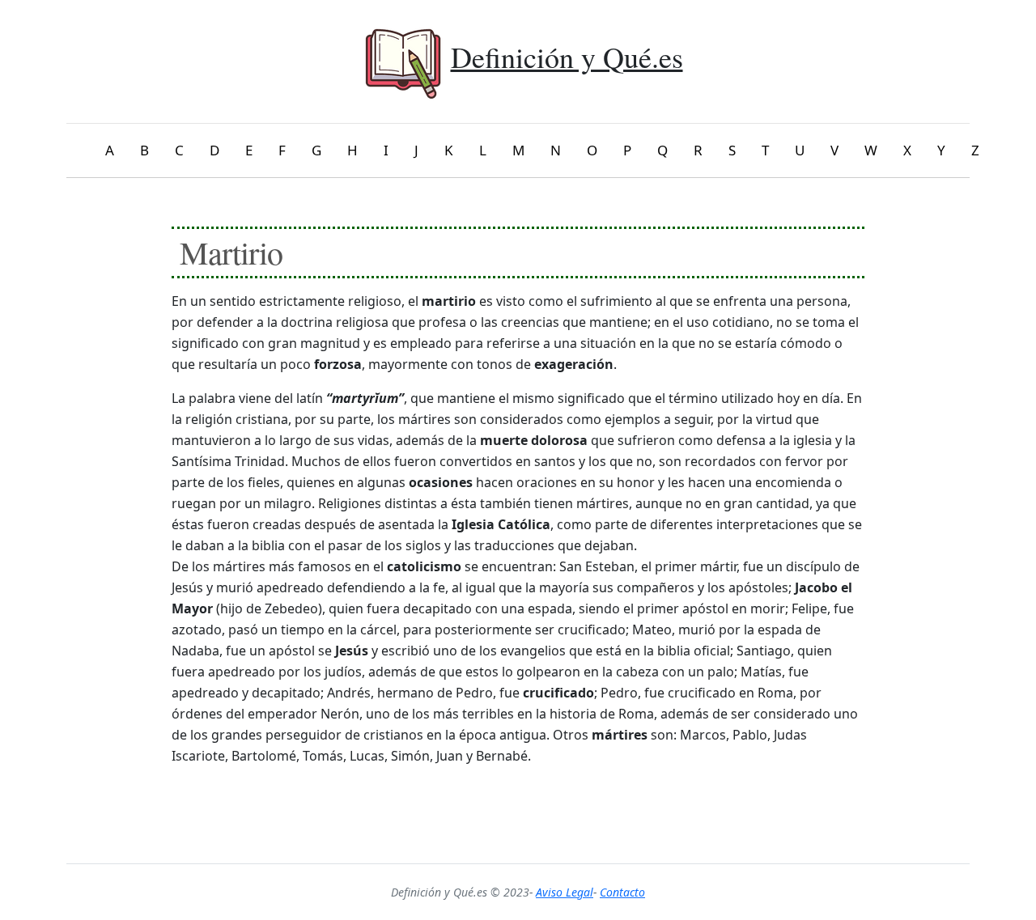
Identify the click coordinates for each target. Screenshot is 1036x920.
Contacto (622, 892)
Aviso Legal (564, 892)
